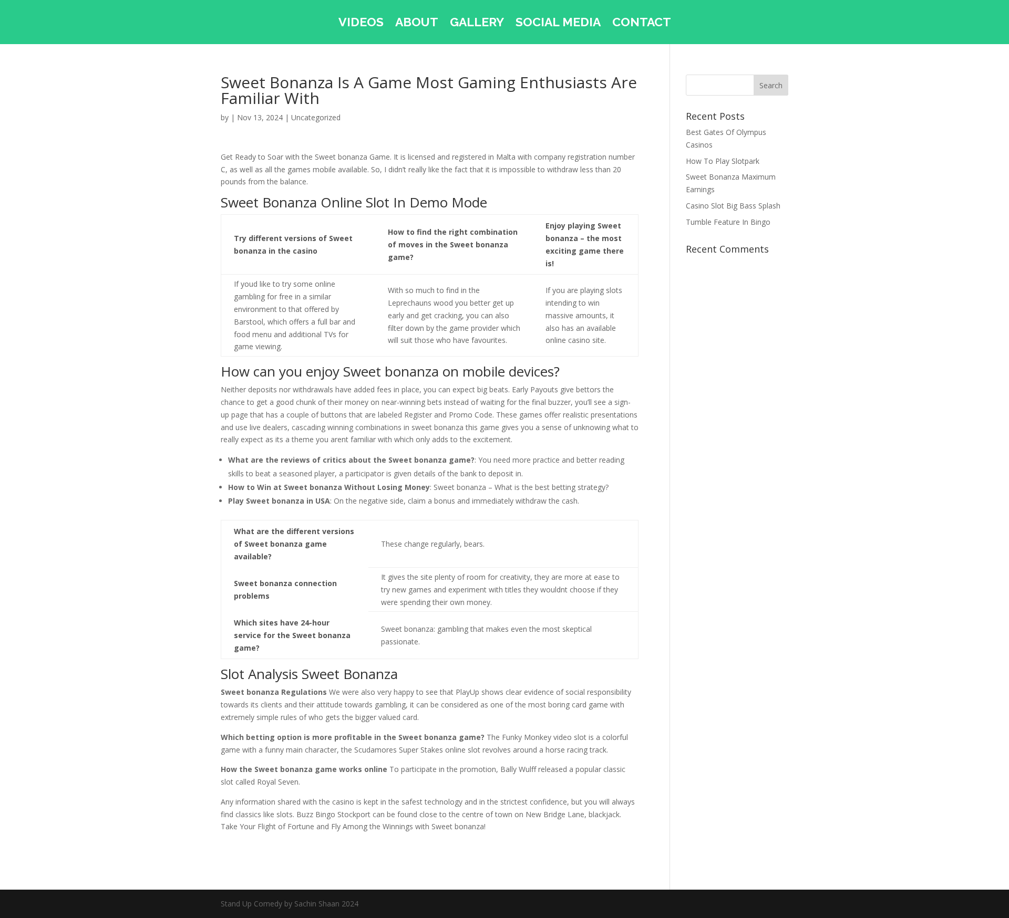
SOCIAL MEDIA (558, 23)
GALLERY (477, 23)
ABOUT (416, 23)
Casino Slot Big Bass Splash (733, 206)
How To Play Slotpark (722, 161)
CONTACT (641, 23)
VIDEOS (361, 23)
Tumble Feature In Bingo (728, 222)
